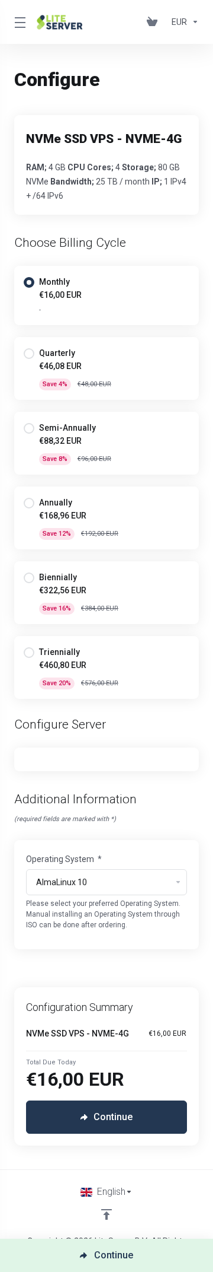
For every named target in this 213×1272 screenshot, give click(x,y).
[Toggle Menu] (18, 22)
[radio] (29, 282)
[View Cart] (154, 22)
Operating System (64, 859)
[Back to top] (106, 1214)
